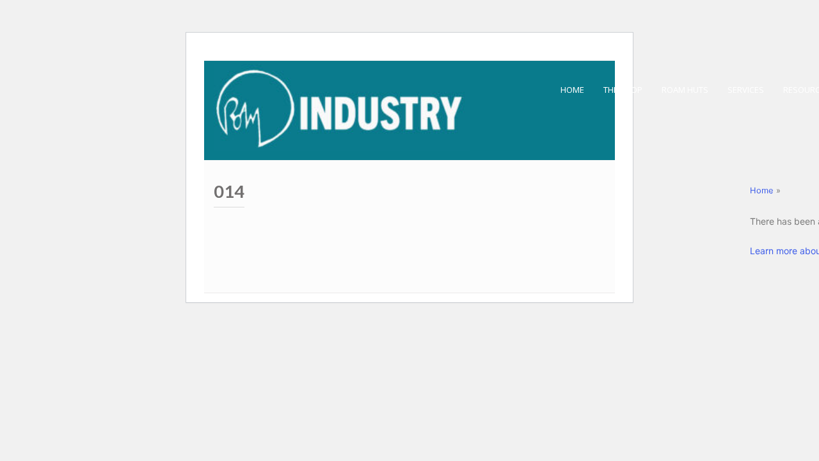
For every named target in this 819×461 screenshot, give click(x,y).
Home (762, 190)
